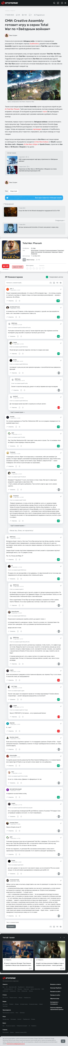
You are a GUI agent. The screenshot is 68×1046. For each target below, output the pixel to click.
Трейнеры (22, 1012)
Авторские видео (33, 1004)
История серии (24, 1004)
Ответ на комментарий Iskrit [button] (15, 865)
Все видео (5, 1004)
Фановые (20, 989)
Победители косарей (22, 1025)
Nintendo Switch (30, 987)
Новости (12, 10)
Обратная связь (54, 998)
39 (19, 15)
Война (32, 252)
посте (45, 111)
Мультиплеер (34, 250)
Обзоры (20, 997)
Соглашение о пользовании (54, 1003)
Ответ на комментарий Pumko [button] (19, 383)
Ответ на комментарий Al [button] (16, 589)
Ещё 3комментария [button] (17, 412)
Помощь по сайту (55, 995)
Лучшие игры (6, 1019)
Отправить (11, 926)
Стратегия (42, 250)
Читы (17, 1012)
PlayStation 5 (21, 987)
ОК (63, 1041)
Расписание (6, 1032)
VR (15, 989)
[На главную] (9, 2)
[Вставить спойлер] (61, 927)
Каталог (19, 1019)
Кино (18, 991)
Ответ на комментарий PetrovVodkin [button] (18, 776)
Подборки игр (27, 997)
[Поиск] (54, 3)
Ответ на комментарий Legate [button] (16, 690)
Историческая (47, 252)
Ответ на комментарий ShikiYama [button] (19, 347)
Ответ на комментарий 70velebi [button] (16, 437)
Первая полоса (13, 997)
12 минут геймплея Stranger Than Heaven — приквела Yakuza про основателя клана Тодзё (17, 964)
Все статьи (5, 997)
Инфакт (41, 1004)
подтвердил (37, 129)
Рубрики (11, 1004)
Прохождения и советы (8, 1012)
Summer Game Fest (35, 989)
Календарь (13, 1019)
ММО (43, 989)
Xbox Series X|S (12, 987)
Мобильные (5, 991)
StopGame (33, 1025)
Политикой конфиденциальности (15, 1043)
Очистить (41, 265)
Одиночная (55, 252)
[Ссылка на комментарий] (61, 289)
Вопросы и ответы (55, 984)
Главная (7, 10)
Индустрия (13, 191)
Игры (4, 1016)
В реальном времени (51, 250)
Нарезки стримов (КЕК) (21, 1032)
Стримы (5, 1029)
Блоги (4, 1023)
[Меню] (66, 3)
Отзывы (33, 1019)
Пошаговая (60, 250)
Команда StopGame (55, 988)
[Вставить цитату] (57, 927)
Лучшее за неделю (10, 1025)
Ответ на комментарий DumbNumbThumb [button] (19, 327)
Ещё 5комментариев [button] (17, 525)
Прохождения (7, 1010)
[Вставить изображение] (54, 927)
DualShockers (34, 43)
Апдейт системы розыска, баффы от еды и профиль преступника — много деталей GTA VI (50, 964)
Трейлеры (5, 1006)
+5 (29, 1025)
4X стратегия (38, 252)
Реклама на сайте (55, 991)
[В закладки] (31, 960)
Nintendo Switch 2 (8, 989)
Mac (34, 248)
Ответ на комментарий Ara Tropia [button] (19, 710)
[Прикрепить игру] (51, 927)
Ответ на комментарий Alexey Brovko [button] (20, 641)
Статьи (5, 995)
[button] (10, 301)
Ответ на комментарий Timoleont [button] (17, 476)
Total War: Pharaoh (32, 243)
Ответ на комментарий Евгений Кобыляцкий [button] (20, 807)
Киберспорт (24, 991)
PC (32, 248)
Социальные (13, 991)
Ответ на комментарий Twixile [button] (18, 500)
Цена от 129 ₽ (17, 267)
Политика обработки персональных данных (56, 1008)
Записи (12, 1032)
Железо (31, 991)
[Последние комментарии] (58, 2)
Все (3, 987)
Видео (4, 1001)
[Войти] (62, 2)
